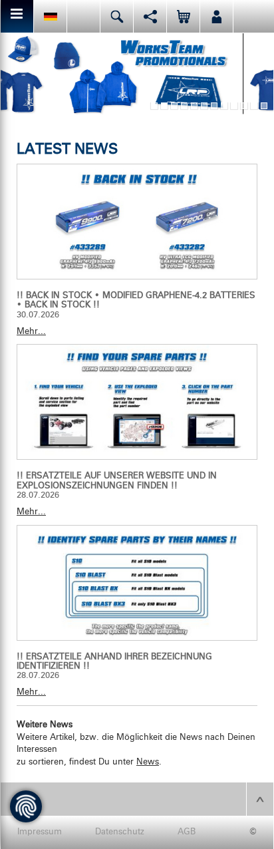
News (147, 762)
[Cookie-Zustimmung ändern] (26, 806)
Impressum (39, 832)
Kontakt (83, 16)
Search (116, 16)
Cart (183, 16)
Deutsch (50, 16)
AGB (187, 832)
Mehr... (31, 331)
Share (150, 16)
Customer (216, 16)
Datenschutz (119, 832)
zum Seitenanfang (260, 799)
